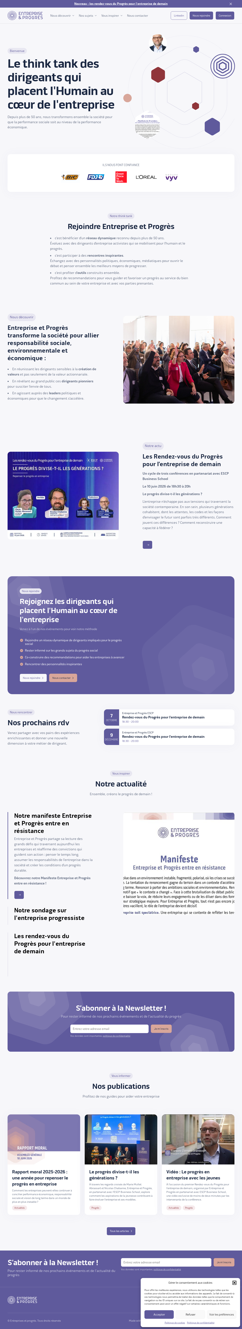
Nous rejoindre (201, 15)
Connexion (225, 15)
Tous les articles (119, 1231)
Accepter (159, 1314)
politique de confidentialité (116, 1036)
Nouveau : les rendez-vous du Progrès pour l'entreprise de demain (121, 4)
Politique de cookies (175, 1322)
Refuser (190, 1314)
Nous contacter (137, 15)
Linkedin (179, 15)
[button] (234, 1283)
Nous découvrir (60, 15)
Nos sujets (86, 15)
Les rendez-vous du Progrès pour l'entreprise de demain (49, 943)
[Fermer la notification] (230, 4)
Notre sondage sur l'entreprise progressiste (49, 914)
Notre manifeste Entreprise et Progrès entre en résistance (53, 823)
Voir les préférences (221, 1314)
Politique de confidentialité (200, 1322)
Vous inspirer (110, 15)
